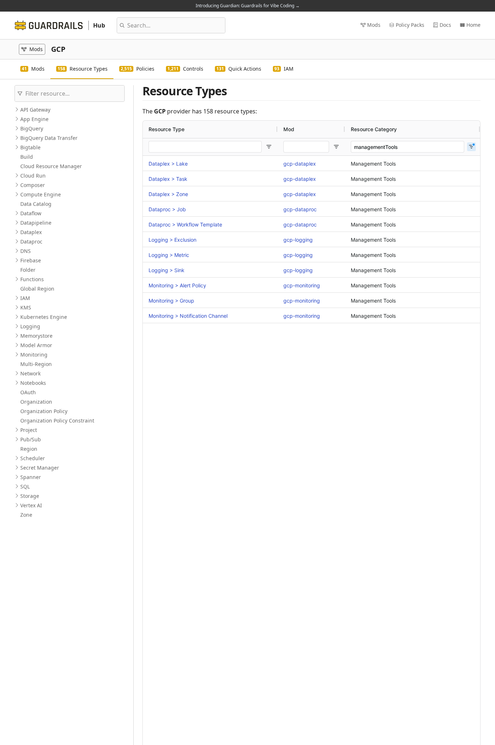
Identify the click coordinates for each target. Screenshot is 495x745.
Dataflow (30, 213)
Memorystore (36, 335)
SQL (25, 486)
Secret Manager (39, 467)
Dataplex (31, 232)
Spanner (30, 477)
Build (26, 156)
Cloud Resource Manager (51, 166)
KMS (25, 307)
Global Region (37, 288)
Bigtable (30, 147)
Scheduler (32, 458)
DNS (25, 250)
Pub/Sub (30, 439)
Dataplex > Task (168, 179)
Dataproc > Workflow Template (185, 224)
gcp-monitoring (301, 285)
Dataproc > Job (167, 209)
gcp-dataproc (300, 209)
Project (28, 429)
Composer (32, 185)
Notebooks (33, 382)
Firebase (30, 260)
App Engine (34, 119)
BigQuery (31, 128)
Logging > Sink (166, 270)
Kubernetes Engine (43, 316)
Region (28, 448)
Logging (30, 326)
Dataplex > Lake (168, 164)
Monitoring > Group (171, 300)
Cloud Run (33, 175)
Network (30, 373)
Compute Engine (40, 194)
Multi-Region (36, 364)
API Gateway (35, 109)
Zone (26, 514)
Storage (29, 495)
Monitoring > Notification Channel (188, 316)
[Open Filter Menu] (269, 147)
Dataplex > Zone (168, 194)
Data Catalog (35, 203)
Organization (36, 401)
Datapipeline (35, 222)
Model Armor (36, 345)
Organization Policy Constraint (57, 420)
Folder (28, 269)
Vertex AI (31, 505)
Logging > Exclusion (172, 240)
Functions (32, 279)
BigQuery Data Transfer (49, 137)
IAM (25, 298)
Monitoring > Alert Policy (177, 285)
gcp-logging (298, 240)
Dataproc (31, 241)
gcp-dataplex (299, 164)
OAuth (28, 392)
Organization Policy (43, 411)
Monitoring (33, 354)
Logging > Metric (169, 255)
